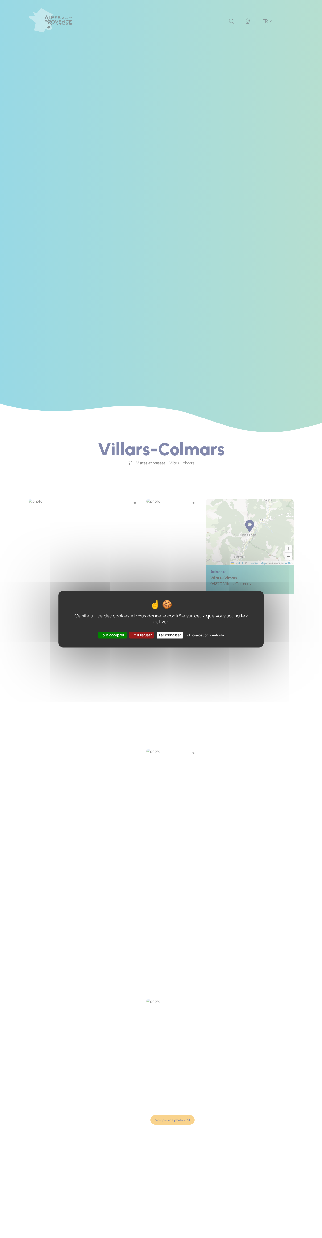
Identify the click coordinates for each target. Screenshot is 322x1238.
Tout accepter (112, 635)
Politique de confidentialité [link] (205, 635)
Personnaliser (170, 635)
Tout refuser (142, 635)
